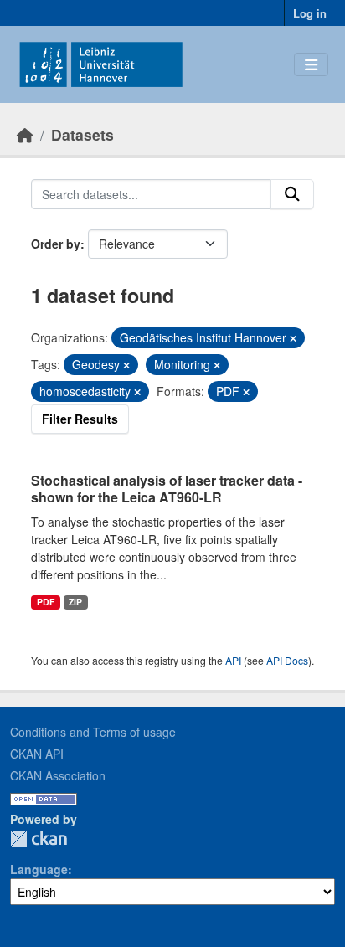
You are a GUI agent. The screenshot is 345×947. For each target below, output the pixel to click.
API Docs (287, 660)
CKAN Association (58, 775)
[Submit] (292, 194)
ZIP (75, 601)
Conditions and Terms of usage (93, 731)
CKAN (38, 838)
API (233, 660)
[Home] (25, 134)
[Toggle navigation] (311, 65)
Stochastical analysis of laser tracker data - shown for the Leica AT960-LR (166, 489)
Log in (310, 13)
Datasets (82, 134)
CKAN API (37, 753)
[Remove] (293, 338)
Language (39, 869)
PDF (45, 601)
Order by (55, 243)
